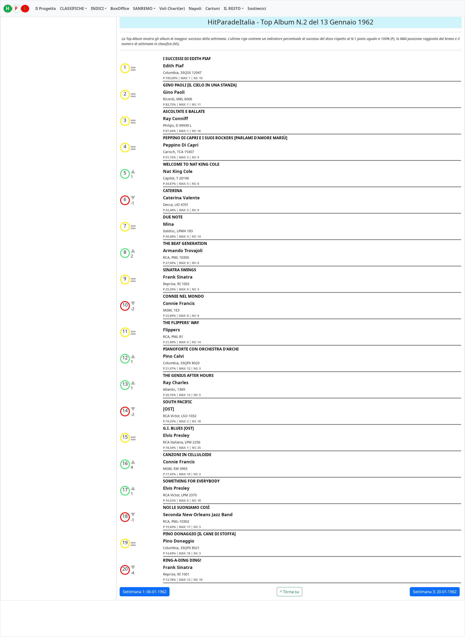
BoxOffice (119, 8)
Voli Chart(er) (172, 8)
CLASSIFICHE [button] (72, 8)
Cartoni (212, 8)
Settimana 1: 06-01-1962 (144, 591)
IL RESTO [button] (232, 8)
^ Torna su (289, 591)
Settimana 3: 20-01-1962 (435, 591)
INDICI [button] (97, 8)
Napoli (195, 8)
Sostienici (257, 8)
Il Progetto (45, 8)
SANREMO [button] (143, 8)
